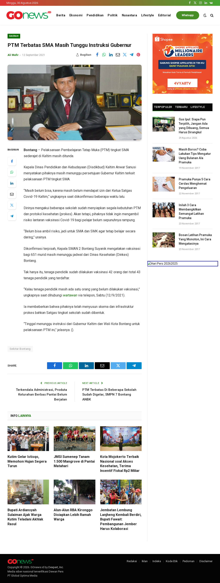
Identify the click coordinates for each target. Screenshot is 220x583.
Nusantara (129, 15)
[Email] (12, 194)
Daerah (13, 36)
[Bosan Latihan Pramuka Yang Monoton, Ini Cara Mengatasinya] (164, 239)
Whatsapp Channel (188, 16)
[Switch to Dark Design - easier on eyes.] (205, 15)
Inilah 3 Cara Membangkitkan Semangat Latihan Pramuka (191, 211)
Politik (113, 15)
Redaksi (132, 561)
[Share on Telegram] (131, 54)
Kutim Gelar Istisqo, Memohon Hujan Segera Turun (27, 461)
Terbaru (181, 107)
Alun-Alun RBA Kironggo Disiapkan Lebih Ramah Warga (73, 515)
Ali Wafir (13, 55)
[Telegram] (12, 216)
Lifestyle (147, 15)
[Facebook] (12, 161)
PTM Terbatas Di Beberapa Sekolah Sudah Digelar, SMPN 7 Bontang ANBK (109, 394)
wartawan (70, 295)
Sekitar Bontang (20, 348)
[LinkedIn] (12, 183)
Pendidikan (95, 15)
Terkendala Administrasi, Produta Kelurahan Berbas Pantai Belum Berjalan (41, 394)
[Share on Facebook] (97, 54)
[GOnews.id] (28, 15)
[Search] (211, 15)
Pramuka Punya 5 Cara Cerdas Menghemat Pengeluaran (194, 184)
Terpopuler (163, 107)
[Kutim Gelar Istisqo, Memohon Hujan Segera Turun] (28, 438)
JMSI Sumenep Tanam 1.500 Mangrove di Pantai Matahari (74, 461)
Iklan (145, 561)
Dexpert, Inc (55, 567)
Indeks (157, 561)
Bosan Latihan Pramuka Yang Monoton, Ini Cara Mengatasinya (195, 239)
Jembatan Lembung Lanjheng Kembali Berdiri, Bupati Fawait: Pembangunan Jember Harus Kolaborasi (120, 519)
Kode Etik (172, 561)
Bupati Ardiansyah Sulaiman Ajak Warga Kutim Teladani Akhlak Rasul (25, 517)
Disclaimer (205, 561)
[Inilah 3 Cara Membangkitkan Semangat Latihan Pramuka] (164, 210)
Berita (60, 15)
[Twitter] (12, 205)
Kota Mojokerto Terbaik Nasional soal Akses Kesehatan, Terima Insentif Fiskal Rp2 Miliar (120, 464)
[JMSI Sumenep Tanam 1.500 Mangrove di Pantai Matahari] (74, 438)
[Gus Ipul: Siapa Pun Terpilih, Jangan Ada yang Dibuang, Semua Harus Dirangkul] (164, 124)
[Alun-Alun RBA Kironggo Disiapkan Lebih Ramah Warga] (74, 492)
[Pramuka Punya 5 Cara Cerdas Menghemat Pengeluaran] (164, 184)
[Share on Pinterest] (138, 54)
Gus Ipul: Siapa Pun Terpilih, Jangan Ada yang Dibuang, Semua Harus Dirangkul (194, 126)
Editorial (164, 15)
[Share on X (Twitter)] (124, 54)
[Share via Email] (118, 54)
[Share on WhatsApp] (104, 54)
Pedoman (188, 561)
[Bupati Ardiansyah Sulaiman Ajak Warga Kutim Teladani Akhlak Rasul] (28, 492)
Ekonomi (75, 15)
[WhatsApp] (12, 172)
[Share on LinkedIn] (111, 54)
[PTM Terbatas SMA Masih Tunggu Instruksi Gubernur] (75, 102)
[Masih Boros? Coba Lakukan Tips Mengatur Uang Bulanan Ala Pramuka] (164, 154)
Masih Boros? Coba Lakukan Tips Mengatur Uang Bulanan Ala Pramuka (195, 156)
